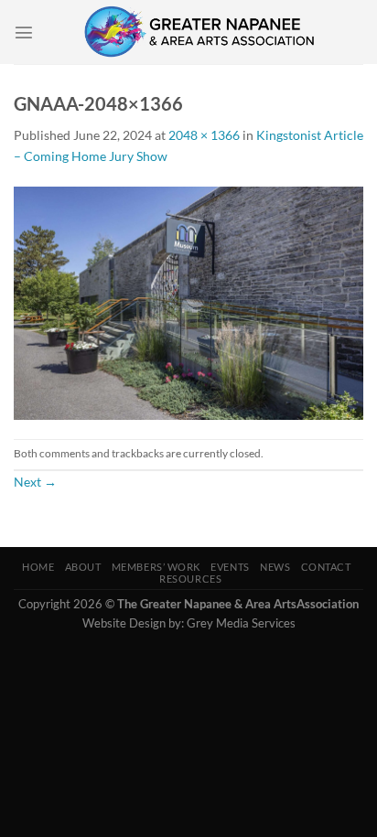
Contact (326, 567)
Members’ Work (156, 567)
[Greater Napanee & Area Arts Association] (199, 32)
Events (229, 567)
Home (38, 567)
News (275, 567)
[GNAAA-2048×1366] (188, 301)
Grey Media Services (241, 623)
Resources (190, 579)
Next (35, 481)
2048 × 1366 (204, 135)
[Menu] (24, 32)
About (83, 567)
